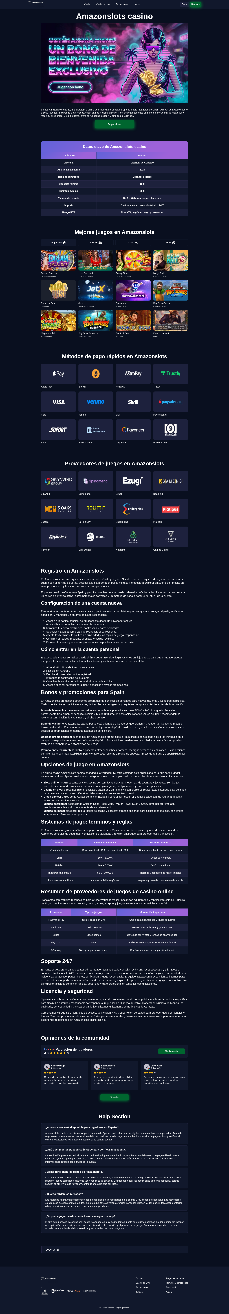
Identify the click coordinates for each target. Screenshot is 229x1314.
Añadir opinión (172, 1051)
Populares (56, 242)
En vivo (94, 242)
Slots (168, 242)
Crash (131, 242)
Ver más (114, 1097)
